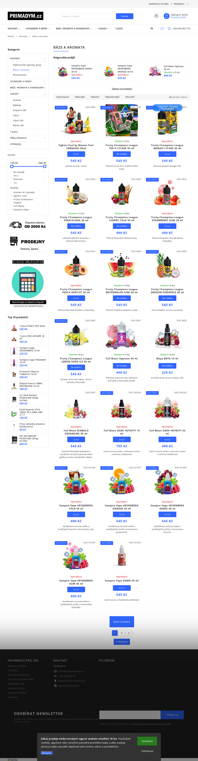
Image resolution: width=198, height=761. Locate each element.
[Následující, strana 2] (121, 633)
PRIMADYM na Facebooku (71, 681)
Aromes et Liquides (29, 192)
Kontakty (12, 697)
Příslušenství (19, 74)
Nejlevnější (80, 97)
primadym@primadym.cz (71, 671)
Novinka (29, 179)
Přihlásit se (172, 714)
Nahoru (123, 641)
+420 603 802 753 (67, 676)
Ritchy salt (18, 125)
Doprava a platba (158, 3)
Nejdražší (95, 97)
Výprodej (15, 144)
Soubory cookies (16, 688)
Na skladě (29, 172)
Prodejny (179, 3)
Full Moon (29, 206)
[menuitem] (15, 28)
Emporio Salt (19, 110)
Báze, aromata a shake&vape (27, 87)
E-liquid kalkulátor (17, 692)
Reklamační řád (16, 683)
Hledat (124, 16)
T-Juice (14, 131)
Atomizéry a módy (21, 81)
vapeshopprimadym (68, 685)
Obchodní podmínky (18, 675)
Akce (29, 175)
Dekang (17, 105)
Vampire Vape (29, 209)
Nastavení (46, 753)
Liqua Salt (18, 120)
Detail (76, 154)
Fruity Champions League (29, 201)
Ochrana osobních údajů (21, 679)
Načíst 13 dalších (121, 621)
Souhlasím (147, 741)
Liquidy (14, 93)
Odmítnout (147, 751)
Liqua (16, 115)
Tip (29, 182)
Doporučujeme (62, 97)
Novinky (15, 58)
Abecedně (129, 97)
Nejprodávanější (112, 97)
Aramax (17, 100)
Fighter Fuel (29, 195)
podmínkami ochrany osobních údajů (151, 724)
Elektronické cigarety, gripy (27, 64)
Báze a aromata (21, 69)
